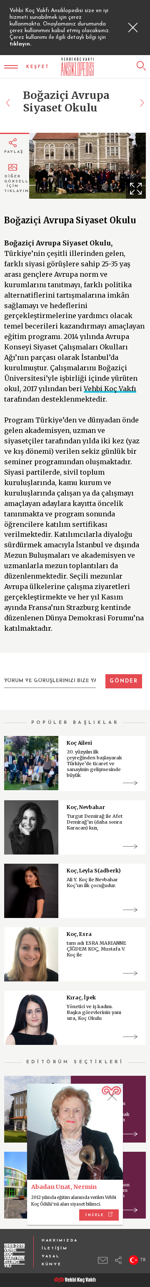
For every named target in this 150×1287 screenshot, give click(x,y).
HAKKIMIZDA (60, 1240)
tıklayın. (20, 44)
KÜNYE (52, 1264)
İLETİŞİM (55, 1248)
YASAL (51, 1256)
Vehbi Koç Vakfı (110, 388)
